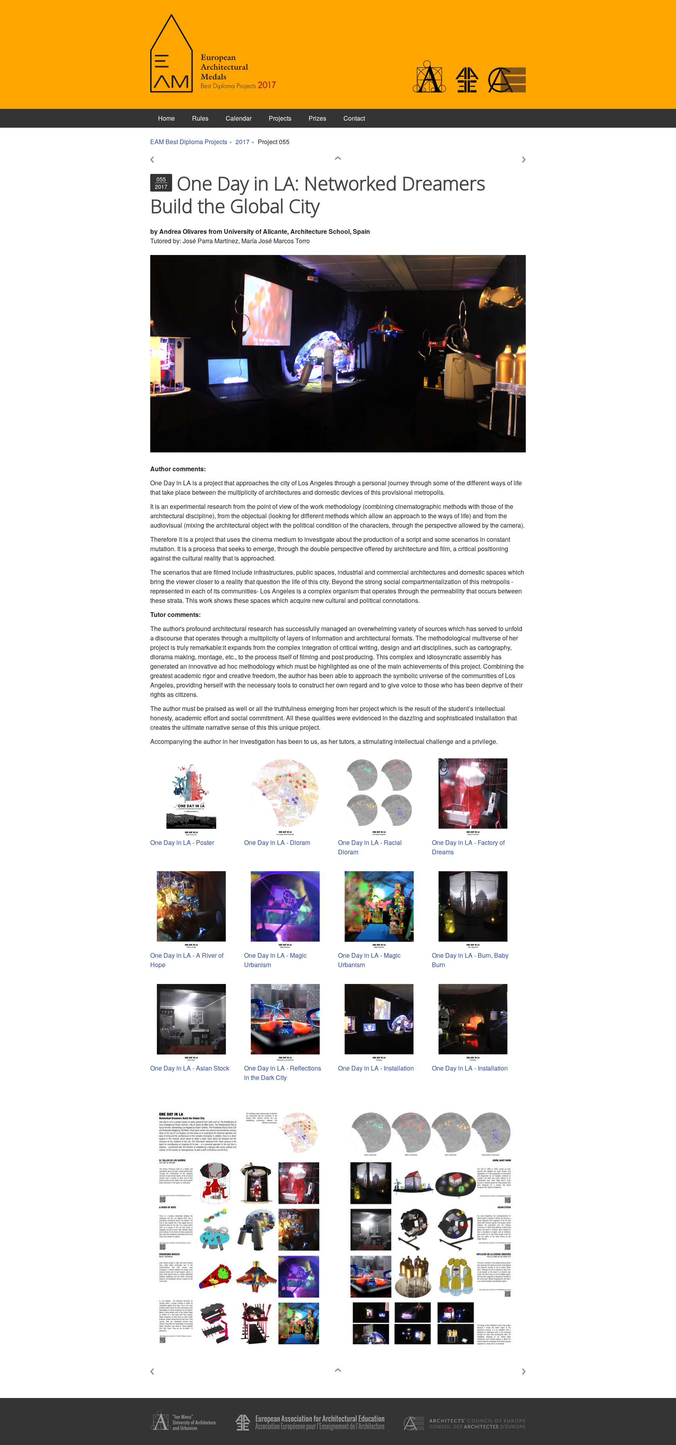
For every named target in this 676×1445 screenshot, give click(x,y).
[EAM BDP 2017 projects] (338, 160)
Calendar (239, 118)
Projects (280, 118)
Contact (354, 118)
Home (166, 118)
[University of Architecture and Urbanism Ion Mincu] (429, 89)
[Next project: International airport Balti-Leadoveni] (514, 160)
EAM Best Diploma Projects (188, 141)
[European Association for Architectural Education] (467, 89)
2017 (243, 141)
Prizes (317, 118)
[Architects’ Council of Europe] (507, 89)
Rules (200, 118)
